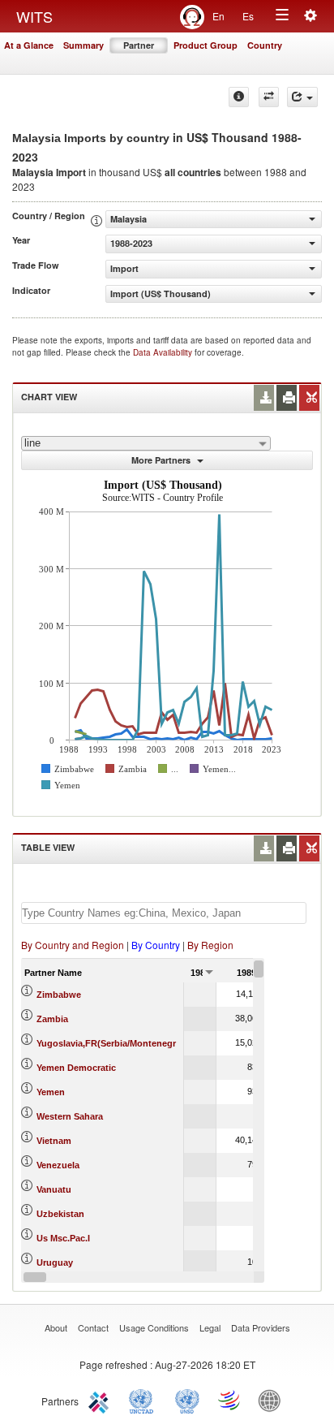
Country (264, 45)
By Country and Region (72, 945)
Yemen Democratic (76, 1068)
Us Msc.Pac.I (63, 1238)
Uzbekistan (60, 1214)
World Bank (273, 1399)
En (218, 16)
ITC (101, 1399)
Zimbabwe (58, 994)
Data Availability (164, 352)
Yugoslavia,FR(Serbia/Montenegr (106, 1043)
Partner (138, 45)
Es (248, 16)
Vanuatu (53, 1189)
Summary (83, 45)
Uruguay (54, 1262)
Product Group (205, 45)
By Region (210, 945)
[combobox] (146, 443)
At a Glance (29, 45)
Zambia (52, 1019)
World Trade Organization (230, 1399)
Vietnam (53, 1141)
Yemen (50, 1092)
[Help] (239, 97)
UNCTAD (144, 1399)
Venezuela (57, 1165)
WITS (34, 16)
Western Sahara (69, 1116)
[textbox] (163, 913)
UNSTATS (187, 1399)
